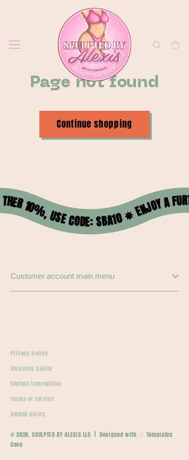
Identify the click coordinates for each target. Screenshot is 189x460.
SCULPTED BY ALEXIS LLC (61, 434)
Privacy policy (29, 353)
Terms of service (32, 398)
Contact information (35, 383)
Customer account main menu (62, 275)
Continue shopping (94, 124)
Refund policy (28, 414)
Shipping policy (31, 368)
